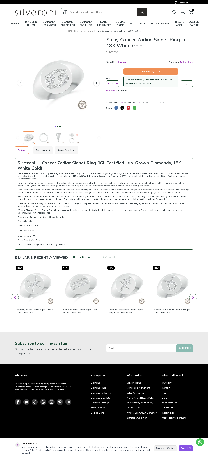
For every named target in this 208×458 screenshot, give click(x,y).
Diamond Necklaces (49, 23)
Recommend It (129, 102)
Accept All (186, 448)
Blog (164, 397)
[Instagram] (51, 402)
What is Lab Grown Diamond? (142, 412)
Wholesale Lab (169, 402)
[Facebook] (18, 402)
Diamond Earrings (85, 23)
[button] (55, 126)
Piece (108, 79)
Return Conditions (67, 150)
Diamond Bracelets (67, 23)
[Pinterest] (60, 402)
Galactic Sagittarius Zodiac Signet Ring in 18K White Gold (126, 311)
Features (22, 150)
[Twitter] (26, 402)
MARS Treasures (104, 23)
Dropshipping (159, 23)
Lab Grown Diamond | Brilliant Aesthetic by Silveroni (42, 244)
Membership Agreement (138, 387)
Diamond (15, 23)
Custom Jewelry (194, 23)
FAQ (164, 392)
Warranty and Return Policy (140, 397)
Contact (166, 387)
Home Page (72, 31)
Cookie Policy (133, 407)
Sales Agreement (135, 392)
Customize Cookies (165, 448)
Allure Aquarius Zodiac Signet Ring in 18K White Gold (80, 311)
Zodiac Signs (120, 23)
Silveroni (112, 52)
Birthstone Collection (137, 417)
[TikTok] (35, 402)
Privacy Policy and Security (140, 402)
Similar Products (83, 257)
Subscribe (184, 348)
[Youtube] (43, 402)
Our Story (167, 382)
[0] (191, 12)
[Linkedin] (68, 402)
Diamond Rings (31, 23)
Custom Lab (168, 412)
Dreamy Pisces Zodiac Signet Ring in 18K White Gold (35, 311)
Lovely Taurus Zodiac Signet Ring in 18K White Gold (172, 311)
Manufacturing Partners (174, 417)
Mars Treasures (98, 407)
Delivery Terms (134, 382)
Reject (89, 450)
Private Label (178, 23)
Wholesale (137, 23)
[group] (58, 80)
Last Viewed (106, 257)
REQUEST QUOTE (151, 71)
